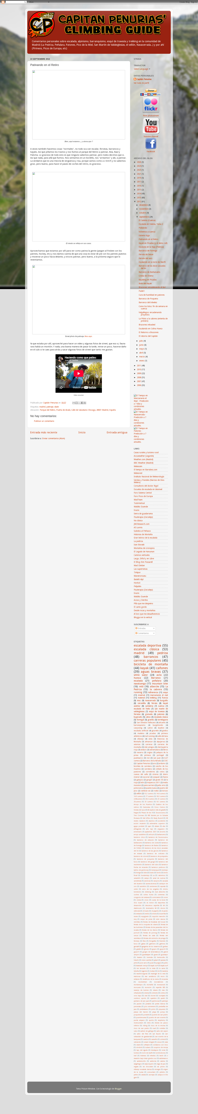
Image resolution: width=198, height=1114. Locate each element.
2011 (139, 365)
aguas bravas (151, 671)
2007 (139, 381)
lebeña (136, 971)
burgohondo (158, 725)
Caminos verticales (142, 555)
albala (157, 826)
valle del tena (163, 736)
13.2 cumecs (148, 794)
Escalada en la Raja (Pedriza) (151, 247)
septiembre (144, 217)
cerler (136, 889)
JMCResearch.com (141, 524)
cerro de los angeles (150, 889)
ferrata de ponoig (150, 933)
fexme (165, 777)
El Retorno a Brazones (148, 332)
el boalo (146, 911)
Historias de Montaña (143, 534)
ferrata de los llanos (149, 930)
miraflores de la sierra (151, 979)
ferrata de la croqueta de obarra (146, 925)
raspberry (161, 1020)
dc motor (150, 903)
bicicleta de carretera (143, 766)
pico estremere (149, 1006)
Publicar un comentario (44, 421)
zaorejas (152, 1075)
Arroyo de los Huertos (143, 804)
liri (158, 971)
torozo (165, 791)
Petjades (137, 586)
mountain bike (160, 683)
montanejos (138, 985)
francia (165, 698)
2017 (139, 182)
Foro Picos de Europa (143, 496)
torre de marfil (147, 1053)
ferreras (136, 941)
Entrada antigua (117, 432)
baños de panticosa (141, 870)
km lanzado (141, 968)
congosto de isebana (141, 897)
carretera (148, 769)
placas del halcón (141, 1012)
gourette (155, 731)
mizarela (165, 979)
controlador (156, 897)
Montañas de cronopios (144, 548)
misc (139, 700)
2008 (139, 377)
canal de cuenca (159, 878)
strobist (139, 1047)
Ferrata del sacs (145, 258)
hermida (150, 957)
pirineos (147, 755)
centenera (153, 886)
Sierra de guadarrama (143, 513)
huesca (137, 677)
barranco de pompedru (159, 856)
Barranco (156, 677)
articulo (151, 834)
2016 (139, 186)
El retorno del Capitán (148, 336)
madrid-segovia (141, 974)
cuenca (161, 706)
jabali (156, 960)
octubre (143, 213)
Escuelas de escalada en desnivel (148, 489)
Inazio (136, 510)
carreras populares (147, 660)
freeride (162, 941)
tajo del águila (142, 1050)
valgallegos (138, 1064)
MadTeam (138, 500)
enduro (144, 750)
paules (139, 1004)
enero (142, 360)
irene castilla (146, 960)
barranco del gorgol (148, 862)
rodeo (156, 791)
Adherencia (153, 692)
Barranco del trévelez (148, 302)
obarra (155, 990)
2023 (139, 170)
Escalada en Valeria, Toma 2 (151, 224)
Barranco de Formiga (148, 250)
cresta (139, 900)
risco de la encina (158, 1026)
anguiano (161, 829)
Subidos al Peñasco (142, 531)
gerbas (165, 946)
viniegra (157, 1069)
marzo (142, 356)
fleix (144, 941)
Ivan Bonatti (139, 544)
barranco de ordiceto (156, 854)
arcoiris (162, 832)
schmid (163, 1039)
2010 (139, 369)
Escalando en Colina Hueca (150, 328)
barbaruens (161, 834)
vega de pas (161, 1064)
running (138, 692)
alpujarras (161, 742)
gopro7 (136, 952)
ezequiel (156, 777)
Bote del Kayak (145, 283)
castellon (143, 886)
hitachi (136, 960)
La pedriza (138, 541)
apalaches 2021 (150, 832)
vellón (138, 794)
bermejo (165, 870)
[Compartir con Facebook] (82, 402)
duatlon (161, 728)
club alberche (160, 892)
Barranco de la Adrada (152, 761)
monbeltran (142, 982)
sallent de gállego (146, 1031)
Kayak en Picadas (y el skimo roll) (153, 243)
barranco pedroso (158, 867)
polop (162, 1012)
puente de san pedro (160, 1015)
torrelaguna (163, 720)
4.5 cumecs (161, 802)
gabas (143, 944)
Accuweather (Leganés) (144, 456)
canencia (147, 881)
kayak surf (154, 966)
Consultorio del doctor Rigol (146, 486)
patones (160, 714)
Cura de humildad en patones (152, 295)
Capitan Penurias (143, 763)
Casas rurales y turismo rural (146, 452)
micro (163, 976)
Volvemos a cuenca (147, 232)
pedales (148, 1004)
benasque (155, 870)
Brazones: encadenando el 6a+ (152, 287)
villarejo (140, 739)
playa (154, 1012)
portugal (160, 755)
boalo (152, 873)
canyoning (138, 728)
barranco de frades (152, 845)
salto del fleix (142, 1034)
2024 (139, 166)
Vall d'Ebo (146, 818)
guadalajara (146, 955)
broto (159, 873)
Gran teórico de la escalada (145, 538)
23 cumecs (161, 799)
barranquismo (139, 725)
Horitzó (137, 583)
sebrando (137, 1042)
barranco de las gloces (150, 851)
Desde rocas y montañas (144, 610)
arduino (162, 763)
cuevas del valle (141, 774)
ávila (150, 739)
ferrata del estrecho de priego (155, 938)
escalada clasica (161, 717)
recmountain (138, 1023)
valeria (162, 1061)
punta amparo (139, 1020)
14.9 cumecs (138, 796)
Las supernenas (140, 569)
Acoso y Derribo (141, 600)
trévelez (153, 1056)
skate (56, 407)
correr (166, 897)
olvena (146, 993)
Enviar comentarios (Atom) (53, 438)
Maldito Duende (141, 506)
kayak (144, 668)
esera (136, 916)
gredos (165, 731)
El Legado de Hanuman (144, 551)
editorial (137, 911)
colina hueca (148, 895)
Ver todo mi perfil (141, 83)
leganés (144, 971)
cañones (162, 668)
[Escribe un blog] (76, 402)
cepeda (162, 886)
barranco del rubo (151, 865)
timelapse (154, 1050)
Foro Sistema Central (143, 493)
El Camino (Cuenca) (147, 220)
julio (141, 341)
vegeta (136, 1067)
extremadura (155, 750)
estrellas (137, 922)
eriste (154, 914)
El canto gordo (140, 607)
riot (148, 758)
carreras (149, 744)
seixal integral (149, 1042)
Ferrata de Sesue (146, 254)
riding (145, 1026)
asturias (137, 744)
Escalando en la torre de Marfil (152, 262)
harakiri (139, 957)
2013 (139, 197)
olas (163, 990)
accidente (161, 821)
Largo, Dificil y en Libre (144, 558)
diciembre (143, 205)
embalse (139, 914)
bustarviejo (145, 875)
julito (166, 963)
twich (161, 1056)
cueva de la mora (158, 900)
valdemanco (163, 1058)
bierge (138, 873)
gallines (162, 944)
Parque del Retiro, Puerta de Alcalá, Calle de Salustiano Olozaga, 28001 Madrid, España (78, 410)
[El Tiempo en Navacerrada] (141, 425)
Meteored (138, 473)
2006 (139, 385)
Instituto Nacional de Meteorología (149, 476)
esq (135, 919)
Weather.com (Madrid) (143, 459)
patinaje (50, 407)
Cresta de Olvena (146, 276)
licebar (152, 971)
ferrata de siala (149, 936)
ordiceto (155, 993)
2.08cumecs (138, 799)
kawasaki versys (142, 966)
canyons (156, 881)
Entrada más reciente (43, 432)
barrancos (151, 657)
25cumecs (137, 802)
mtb (141, 686)
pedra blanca (160, 1004)
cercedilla (142, 703)
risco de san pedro (141, 1028)
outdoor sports (140, 998)
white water (141, 675)
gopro (154, 949)
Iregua (136, 813)
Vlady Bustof (158, 818)
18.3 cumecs (161, 796)
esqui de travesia (157, 711)
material (141, 698)
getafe (138, 949)
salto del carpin (162, 1031)
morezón (148, 987)
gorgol (149, 780)
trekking (153, 698)
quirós (151, 1020)
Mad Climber (139, 565)
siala (166, 1042)
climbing (148, 892)
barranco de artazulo (145, 840)
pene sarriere (149, 785)
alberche (154, 686)
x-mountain (151, 1072)
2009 (139, 373)
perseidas (137, 1006)
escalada (138, 680)
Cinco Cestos (159, 807)
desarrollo (137, 905)
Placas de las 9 (147, 813)
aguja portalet (139, 826)
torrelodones (160, 1053)
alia (164, 826)
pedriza (162, 653)
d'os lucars (138, 903)
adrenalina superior (157, 823)
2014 (139, 193)
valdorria (153, 1061)
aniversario (138, 832)
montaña (150, 985)
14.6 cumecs (161, 794)
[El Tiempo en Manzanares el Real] (141, 409)
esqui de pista (146, 919)
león (142, 783)
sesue (159, 1042)
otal (146, 996)
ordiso (163, 993)
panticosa (155, 1001)
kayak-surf (164, 966)
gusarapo (164, 955)
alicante (162, 723)
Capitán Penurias (51, 403)
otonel (152, 996)
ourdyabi (162, 996)
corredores (150, 772)
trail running (150, 736)
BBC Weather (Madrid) (143, 463)
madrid (42, 407)
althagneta (137, 829)
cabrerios (161, 875)
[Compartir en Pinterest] (84, 402)
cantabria (149, 706)
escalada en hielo (142, 709)
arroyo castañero (140, 834)
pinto (153, 1009)
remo (149, 1023)
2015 (139, 189)
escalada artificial (141, 731)
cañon (150, 728)
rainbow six (145, 791)
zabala (143, 1075)
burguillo (164, 700)
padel (163, 998)
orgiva (149, 752)
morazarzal (161, 985)
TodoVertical (139, 503)
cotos (162, 772)
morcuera (137, 987)
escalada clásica (146, 649)
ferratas (137, 714)
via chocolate (148, 1067)
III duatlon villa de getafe (157, 810)
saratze (145, 1039)
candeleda (137, 881)
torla (163, 1050)
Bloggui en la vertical (143, 617)
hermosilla (161, 957)
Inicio (82, 432)
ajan (149, 826)
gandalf (136, 946)
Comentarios (143, 633)
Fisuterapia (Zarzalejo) (143, 517)
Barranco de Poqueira (148, 298)
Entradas (141, 628)
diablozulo (138, 908)
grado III (159, 780)
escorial (146, 777)
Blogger (118, 1089)
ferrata (154, 703)
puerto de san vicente (157, 1017)
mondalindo (158, 982)
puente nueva (151, 788)
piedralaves (144, 1009)
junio (141, 345)
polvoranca (138, 788)
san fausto (156, 1034)
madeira (141, 733)
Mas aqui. (88, 336)
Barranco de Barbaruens (149, 272)
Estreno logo (144, 235)
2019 (139, 178)
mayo (142, 349)
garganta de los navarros (151, 946)
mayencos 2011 (153, 783)
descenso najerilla (152, 905)
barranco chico (139, 837)
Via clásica (138, 520)
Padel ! (142, 291)
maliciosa (137, 976)
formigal (140, 720)
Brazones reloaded (147, 324)
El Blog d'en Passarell (143, 562)
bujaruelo (138, 717)
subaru (147, 1047)
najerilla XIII (160, 987)
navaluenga (140, 683)
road (154, 1028)
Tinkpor (137, 572)
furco (136, 944)
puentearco (138, 758)
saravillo (154, 1039)
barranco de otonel (141, 856)
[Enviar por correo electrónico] (73, 402)
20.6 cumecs (150, 799)
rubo (135, 1031)
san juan (157, 758)
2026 (139, 162)
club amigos (149, 747)
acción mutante (140, 823)
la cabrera (156, 689)
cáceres (155, 774)
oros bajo (137, 996)
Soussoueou (160, 813)
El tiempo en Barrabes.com (145, 469)
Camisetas (146, 807)
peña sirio (161, 785)
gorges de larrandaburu (151, 952)
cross (146, 900)
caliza (148, 717)
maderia (165, 971)
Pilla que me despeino (143, 603)
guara (156, 955)
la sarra (162, 968)
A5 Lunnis (138, 527)
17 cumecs (150, 796)
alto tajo (149, 829)
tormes (136, 1053)
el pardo (165, 911)
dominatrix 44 (151, 908)
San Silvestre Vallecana (146, 723)
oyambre (153, 998)
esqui (165, 692)
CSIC (166, 761)
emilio (147, 914)
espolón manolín (158, 916)
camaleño (137, 878)
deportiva (161, 903)
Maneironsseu (140, 576)
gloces (146, 949)
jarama (163, 960)
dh (164, 905)
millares (136, 979)
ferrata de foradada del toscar (154, 922)
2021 (139, 174)
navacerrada (150, 700)
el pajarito (155, 911)
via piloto (161, 1067)
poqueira (137, 1015)
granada (148, 714)
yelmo (136, 1075)
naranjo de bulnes (141, 990)
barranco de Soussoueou (158, 837)
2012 (139, 201)
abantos (152, 821)
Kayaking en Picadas (148, 280)
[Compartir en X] (79, 402)
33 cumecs (149, 802)
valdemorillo (141, 1061)
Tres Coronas (139, 815)
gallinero (152, 944)
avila (159, 675)
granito (151, 720)
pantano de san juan (141, 1001)
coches (136, 895)
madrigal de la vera (158, 974)
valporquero (149, 1064)
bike (145, 873)
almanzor (149, 742)
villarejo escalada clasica (142, 1069)
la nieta (152, 968)
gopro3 (162, 949)
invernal (141, 695)
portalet (146, 1015)
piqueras (162, 1009)
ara (154, 763)
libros (165, 750)
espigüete (145, 916)
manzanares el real (159, 695)
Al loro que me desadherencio (147, 614)
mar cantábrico (150, 976)
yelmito (162, 1072)
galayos (140, 780)
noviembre (144, 209)
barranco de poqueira (145, 859)
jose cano (143, 963)
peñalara (156, 680)
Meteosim (138, 466)
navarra (140, 752)
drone (162, 908)
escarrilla (162, 914)
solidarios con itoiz (160, 1045)
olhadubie (137, 993)
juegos (158, 963)
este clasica (160, 919)
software (146, 1045)
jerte (135, 963)
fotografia (152, 941)
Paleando (143, 228)
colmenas (161, 895)
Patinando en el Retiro (148, 239)
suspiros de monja (161, 1047)
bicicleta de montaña (151, 664)
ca (154, 875)
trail (135, 1056)
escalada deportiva (147, 645)
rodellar (162, 1028)
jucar (151, 963)
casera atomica (151, 884)
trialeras (143, 1056)
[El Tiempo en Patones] (141, 442)
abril (141, 353)
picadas (153, 733)
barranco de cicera (151, 843)
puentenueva (141, 1017)
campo (146, 878)
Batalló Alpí (138, 579)
